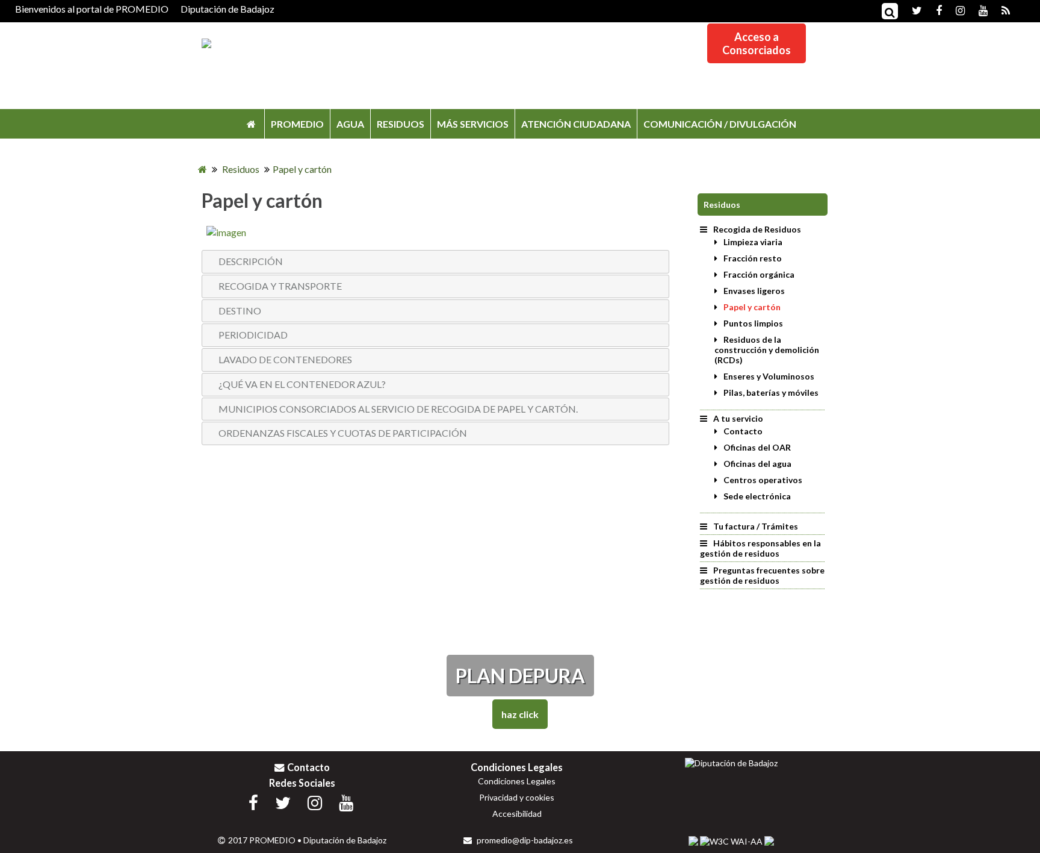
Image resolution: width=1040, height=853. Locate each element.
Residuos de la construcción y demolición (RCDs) (766, 349)
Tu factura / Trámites (755, 526)
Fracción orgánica (758, 274)
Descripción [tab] (250, 261)
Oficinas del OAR (757, 447)
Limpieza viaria (752, 242)
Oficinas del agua (757, 463)
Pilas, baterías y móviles (771, 392)
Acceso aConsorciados (756, 43)
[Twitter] (911, 9)
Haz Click (520, 714)
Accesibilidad (517, 813)
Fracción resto (752, 258)
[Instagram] (954, 9)
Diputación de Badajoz (227, 8)
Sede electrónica (757, 496)
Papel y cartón (752, 307)
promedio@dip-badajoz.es (524, 840)
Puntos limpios (753, 323)
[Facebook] (933, 9)
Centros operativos (762, 480)
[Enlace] (226, 232)
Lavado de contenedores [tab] (285, 359)
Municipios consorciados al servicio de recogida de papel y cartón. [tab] (398, 408)
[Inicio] (251, 124)
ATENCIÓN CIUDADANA (576, 124)
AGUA (350, 124)
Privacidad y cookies (516, 797)
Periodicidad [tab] (253, 334)
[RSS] (999, 9)
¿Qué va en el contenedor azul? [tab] (302, 384)
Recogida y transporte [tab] (280, 286)
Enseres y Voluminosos (768, 376)
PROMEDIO (297, 124)
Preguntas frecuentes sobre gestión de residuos (762, 575)
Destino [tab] (239, 310)
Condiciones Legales (517, 781)
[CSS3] (693, 841)
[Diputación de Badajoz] (731, 763)
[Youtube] (977, 9)
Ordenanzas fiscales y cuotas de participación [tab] (342, 433)
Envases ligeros (754, 291)
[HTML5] (769, 841)
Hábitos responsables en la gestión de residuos (760, 548)
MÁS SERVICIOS (473, 124)
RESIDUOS (400, 124)
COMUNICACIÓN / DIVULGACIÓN (719, 124)
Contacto (743, 431)
